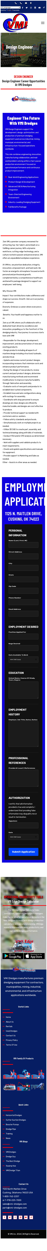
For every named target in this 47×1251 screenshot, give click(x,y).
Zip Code (12, 586)
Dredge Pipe (11, 1129)
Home (5, 55)
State (11, 575)
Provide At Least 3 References (22, 768)
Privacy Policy (12, 1040)
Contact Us (11, 1036)
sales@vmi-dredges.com (15, 1204)
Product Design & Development (21, 182)
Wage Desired (14, 644)
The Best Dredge (13, 1161)
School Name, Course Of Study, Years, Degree (22, 679)
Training (9, 1134)
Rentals (9, 1026)
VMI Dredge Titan (13, 1170)
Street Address (15, 552)
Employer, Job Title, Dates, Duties (23, 720)
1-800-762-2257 (11, 1196)
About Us (10, 1022)
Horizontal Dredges (14, 1115)
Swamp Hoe (11, 1166)
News (8, 1138)
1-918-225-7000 (13, 1200)
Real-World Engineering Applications (23, 177)
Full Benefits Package (17, 207)
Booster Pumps (12, 1124)
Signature (13, 821)
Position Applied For (17, 632)
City (10, 563)
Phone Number (15, 598)
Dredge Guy (11, 1157)
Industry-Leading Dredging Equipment (24, 202)
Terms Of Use (11, 1045)
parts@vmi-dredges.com (15, 1208)
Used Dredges (11, 1031)
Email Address (15, 609)
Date (11, 832)
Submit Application (23, 851)
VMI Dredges (11, 1152)
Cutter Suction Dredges (16, 1120)
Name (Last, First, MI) (18, 540)
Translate (15, 10)
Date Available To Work (18, 655)
